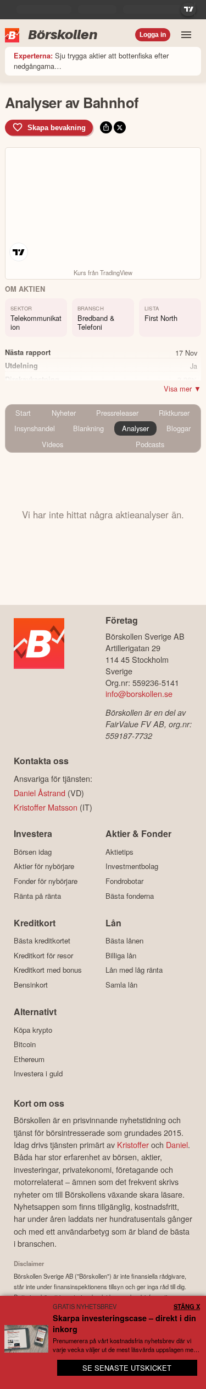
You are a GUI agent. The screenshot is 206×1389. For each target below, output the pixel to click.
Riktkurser (174, 412)
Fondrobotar (124, 881)
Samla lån (121, 984)
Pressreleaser (117, 412)
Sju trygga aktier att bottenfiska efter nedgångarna (91, 60)
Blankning (88, 428)
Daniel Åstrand (39, 792)
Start (23, 412)
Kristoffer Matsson (45, 807)
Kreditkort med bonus (48, 970)
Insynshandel (34, 428)
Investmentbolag (131, 866)
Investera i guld (38, 1074)
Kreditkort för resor (43, 955)
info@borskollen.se (138, 693)
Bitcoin (25, 1044)
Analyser (135, 428)
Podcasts (150, 444)
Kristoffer (133, 1144)
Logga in (153, 35)
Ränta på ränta (37, 896)
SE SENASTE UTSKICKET (126, 1368)
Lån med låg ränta (134, 970)
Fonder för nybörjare (45, 881)
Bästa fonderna (129, 896)
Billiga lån (120, 955)
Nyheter (64, 412)
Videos (52, 444)
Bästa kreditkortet (42, 941)
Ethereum (29, 1059)
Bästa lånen (124, 941)
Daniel (177, 1144)
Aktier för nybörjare (44, 866)
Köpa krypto (33, 1030)
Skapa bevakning (56, 128)
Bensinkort (31, 984)
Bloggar (178, 428)
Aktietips (119, 851)
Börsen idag (33, 851)
